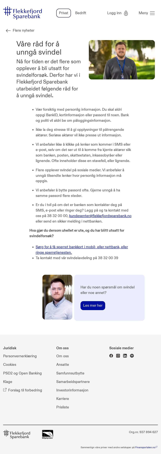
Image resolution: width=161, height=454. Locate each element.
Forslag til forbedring (25, 390)
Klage (7, 381)
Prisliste (62, 407)
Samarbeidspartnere (73, 381)
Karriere (62, 398)
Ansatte (62, 364)
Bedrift (80, 13)
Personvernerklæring (20, 356)
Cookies (9, 364)
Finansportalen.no (145, 447)
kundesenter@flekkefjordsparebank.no (100, 216)
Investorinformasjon (72, 390)
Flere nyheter (23, 30)
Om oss (62, 356)
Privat (63, 13)
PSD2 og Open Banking (22, 373)
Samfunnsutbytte (70, 373)
